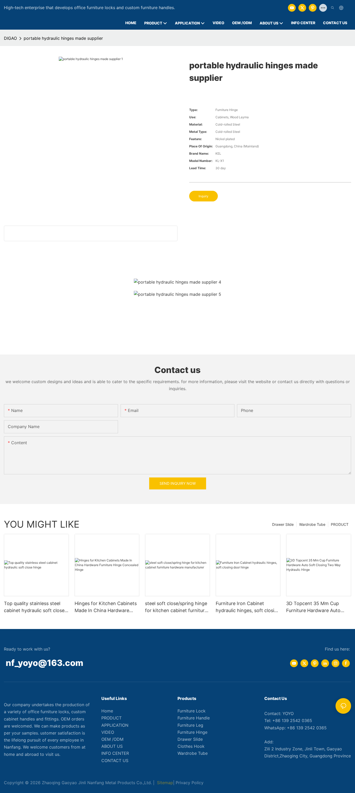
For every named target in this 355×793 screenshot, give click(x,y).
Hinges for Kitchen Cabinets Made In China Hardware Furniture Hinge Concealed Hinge (106, 607)
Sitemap (164, 782)
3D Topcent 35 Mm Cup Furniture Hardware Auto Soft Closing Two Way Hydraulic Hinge (313, 607)
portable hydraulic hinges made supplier (63, 38)
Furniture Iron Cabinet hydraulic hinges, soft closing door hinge (248, 607)
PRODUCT (340, 524)
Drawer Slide (283, 524)
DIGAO (10, 38)
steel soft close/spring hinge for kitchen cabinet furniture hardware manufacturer (176, 607)
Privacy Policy (189, 782)
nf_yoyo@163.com (44, 663)
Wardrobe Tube (312, 524)
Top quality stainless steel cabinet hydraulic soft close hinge (34, 607)
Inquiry (203, 196)
